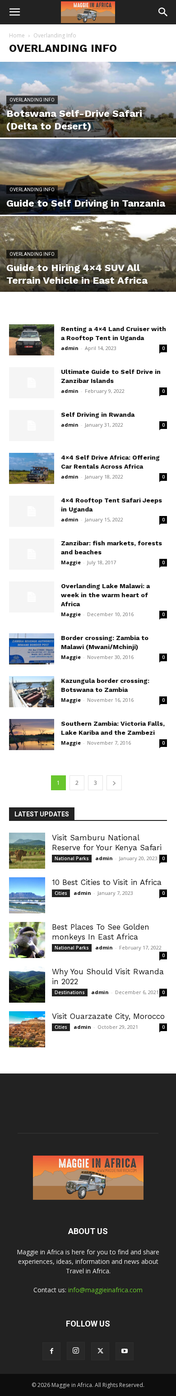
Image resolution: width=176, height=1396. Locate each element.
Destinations (70, 992)
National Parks (72, 858)
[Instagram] (76, 1351)
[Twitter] (100, 1351)
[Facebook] (51, 1351)
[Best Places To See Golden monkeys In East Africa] (27, 940)
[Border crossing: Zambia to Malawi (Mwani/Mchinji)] (31, 648)
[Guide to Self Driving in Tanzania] (88, 193)
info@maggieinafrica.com (105, 1289)
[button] (14, 12)
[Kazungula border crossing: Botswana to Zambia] (31, 691)
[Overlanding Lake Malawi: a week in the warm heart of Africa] (31, 597)
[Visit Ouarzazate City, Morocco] (27, 1029)
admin (70, 348)
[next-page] (114, 782)
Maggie (71, 562)
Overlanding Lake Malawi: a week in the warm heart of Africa (105, 595)
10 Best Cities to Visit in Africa (107, 882)
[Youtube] (125, 1351)
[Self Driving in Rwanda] (31, 425)
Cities (61, 893)
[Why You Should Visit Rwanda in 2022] (27, 985)
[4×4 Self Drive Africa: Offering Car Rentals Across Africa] (31, 468)
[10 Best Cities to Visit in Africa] (27, 895)
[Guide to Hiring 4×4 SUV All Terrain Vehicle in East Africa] (88, 270)
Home (17, 35)
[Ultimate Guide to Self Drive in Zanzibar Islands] (31, 382)
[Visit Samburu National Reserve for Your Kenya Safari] (27, 851)
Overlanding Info (32, 99)
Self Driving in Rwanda (97, 414)
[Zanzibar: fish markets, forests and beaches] (31, 554)
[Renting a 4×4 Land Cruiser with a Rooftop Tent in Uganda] (31, 339)
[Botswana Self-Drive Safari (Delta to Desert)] (88, 116)
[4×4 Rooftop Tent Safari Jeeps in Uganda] (31, 511)
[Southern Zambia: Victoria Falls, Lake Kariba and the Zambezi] (31, 734)
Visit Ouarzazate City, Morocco (108, 1016)
